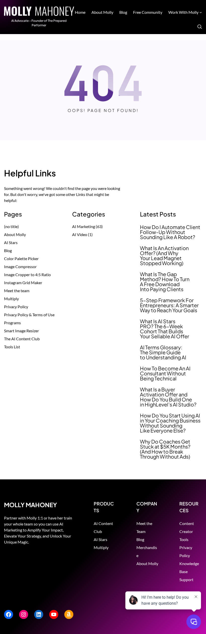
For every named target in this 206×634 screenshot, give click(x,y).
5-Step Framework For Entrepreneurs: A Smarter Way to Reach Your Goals (169, 305)
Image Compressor (20, 266)
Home (80, 12)
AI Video (79, 234)
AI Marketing (83, 226)
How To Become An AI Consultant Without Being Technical (165, 373)
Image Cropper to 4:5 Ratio (27, 274)
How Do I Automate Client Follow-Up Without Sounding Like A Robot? (170, 232)
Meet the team (16, 290)
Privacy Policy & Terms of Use (29, 314)
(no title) (11, 226)
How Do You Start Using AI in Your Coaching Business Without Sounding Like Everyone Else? (170, 423)
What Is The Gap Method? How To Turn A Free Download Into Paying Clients (164, 282)
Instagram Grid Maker (23, 282)
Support (186, 579)
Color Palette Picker (21, 258)
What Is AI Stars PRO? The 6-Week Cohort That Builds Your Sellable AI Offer (164, 329)
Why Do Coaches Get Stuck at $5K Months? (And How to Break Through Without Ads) (165, 449)
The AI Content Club (22, 338)
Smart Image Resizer (21, 330)
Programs (12, 322)
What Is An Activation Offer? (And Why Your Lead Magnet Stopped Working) (164, 256)
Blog (8, 250)
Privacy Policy (16, 306)
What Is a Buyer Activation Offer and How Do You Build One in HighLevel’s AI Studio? (168, 397)
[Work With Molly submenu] (200, 12)
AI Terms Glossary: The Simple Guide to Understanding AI (163, 352)
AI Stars (11, 242)
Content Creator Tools (186, 531)
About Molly (15, 234)
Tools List (12, 346)
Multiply (11, 298)
